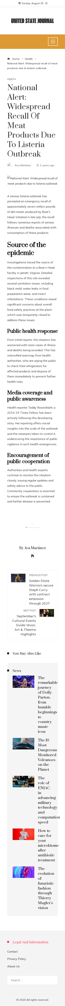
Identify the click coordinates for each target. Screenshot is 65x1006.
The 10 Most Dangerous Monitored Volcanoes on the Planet (47, 755)
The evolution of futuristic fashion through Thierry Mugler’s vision (46, 888)
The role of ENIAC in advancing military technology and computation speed (49, 800)
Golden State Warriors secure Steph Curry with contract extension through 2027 (41, 589)
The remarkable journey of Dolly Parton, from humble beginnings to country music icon (48, 705)
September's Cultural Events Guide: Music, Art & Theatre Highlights (24, 622)
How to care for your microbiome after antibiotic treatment (48, 845)
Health (11, 79)
